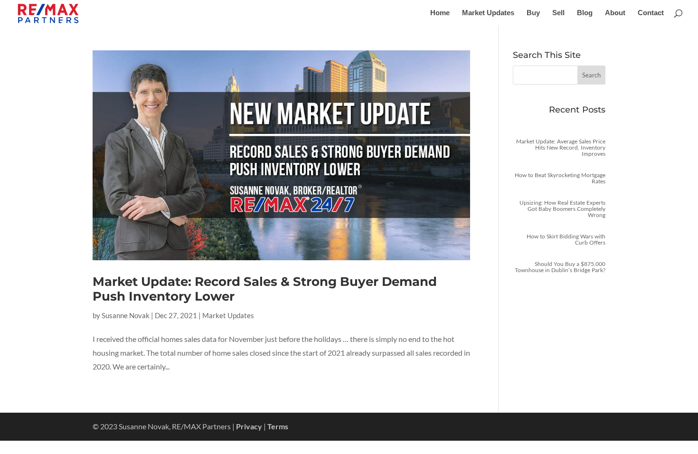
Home (440, 13)
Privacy (249, 426)
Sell (558, 13)
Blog (585, 13)
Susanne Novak (126, 315)
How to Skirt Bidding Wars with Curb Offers (566, 239)
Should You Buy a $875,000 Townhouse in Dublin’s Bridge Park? (560, 267)
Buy (533, 13)
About (615, 13)
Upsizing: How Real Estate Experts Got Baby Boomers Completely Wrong (562, 208)
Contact (651, 13)
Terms (277, 426)
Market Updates (488, 13)
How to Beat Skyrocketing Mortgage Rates (560, 178)
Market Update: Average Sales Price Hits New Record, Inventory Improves (560, 147)
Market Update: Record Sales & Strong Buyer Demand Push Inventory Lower (265, 289)
